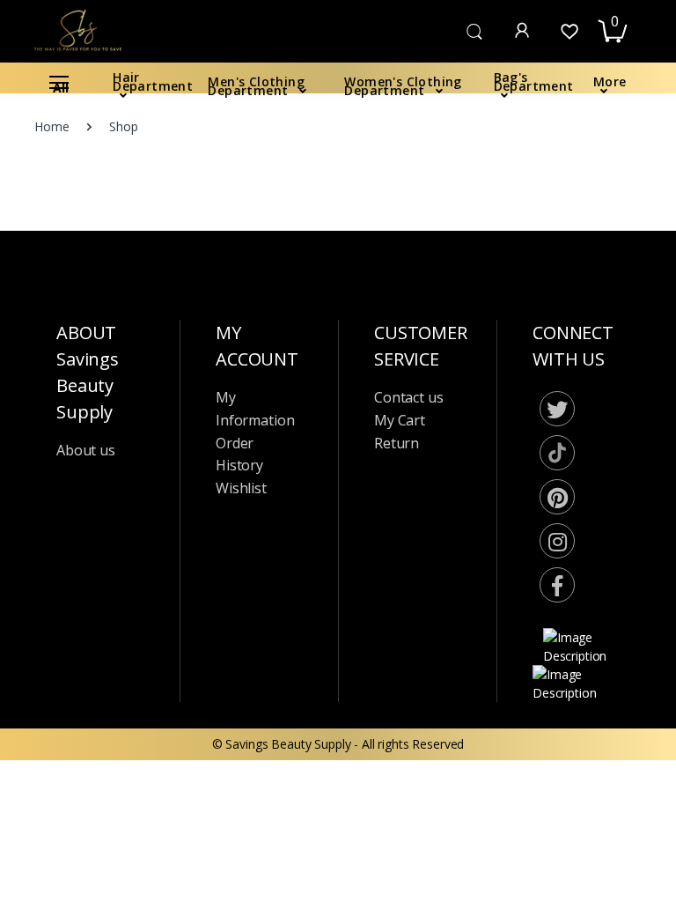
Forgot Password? (597, 264)
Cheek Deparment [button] (79, 500)
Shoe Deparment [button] (76, 618)
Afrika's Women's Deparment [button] (110, 767)
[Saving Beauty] (73, 29)
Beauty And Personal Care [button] (101, 648)
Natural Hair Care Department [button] (112, 303)
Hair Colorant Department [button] (101, 678)
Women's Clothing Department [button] (115, 154)
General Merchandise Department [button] (123, 738)
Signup (570, 350)
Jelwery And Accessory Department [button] (126, 243)
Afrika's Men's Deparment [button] (100, 797)
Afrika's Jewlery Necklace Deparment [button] (96, 866)
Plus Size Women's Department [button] (116, 213)
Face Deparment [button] (75, 470)
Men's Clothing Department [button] (105, 124)
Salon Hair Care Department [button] (107, 273)
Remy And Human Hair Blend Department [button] (109, 371)
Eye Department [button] (74, 559)
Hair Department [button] (75, 94)
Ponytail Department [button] (86, 411)
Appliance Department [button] (90, 708)
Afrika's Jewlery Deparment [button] (103, 827)
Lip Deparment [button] (70, 529)
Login (511, 314)
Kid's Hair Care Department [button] (104, 332)
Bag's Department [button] (79, 183)
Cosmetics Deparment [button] (91, 441)
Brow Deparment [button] (77, 589)
